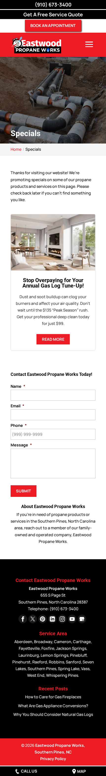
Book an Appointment (53, 25)
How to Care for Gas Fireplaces (53, 697)
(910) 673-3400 (53, 4)
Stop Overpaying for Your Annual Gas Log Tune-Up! (53, 283)
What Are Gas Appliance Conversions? (53, 705)
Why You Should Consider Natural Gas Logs (53, 714)
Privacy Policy (53, 758)
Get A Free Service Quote (53, 14)
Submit (23, 491)
